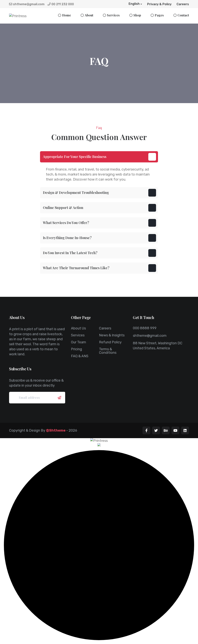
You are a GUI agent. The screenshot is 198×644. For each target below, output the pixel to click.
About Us (78, 328)
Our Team (78, 342)
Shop (137, 15)
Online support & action (63, 207)
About (89, 15)
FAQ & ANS (79, 356)
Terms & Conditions (107, 351)
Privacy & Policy (159, 4)
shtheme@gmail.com (28, 4)
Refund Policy (110, 342)
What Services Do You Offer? (66, 222)
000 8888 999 (144, 328)
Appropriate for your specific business (74, 156)
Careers (183, 4)
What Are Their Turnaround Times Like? (76, 268)
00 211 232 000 (62, 4)
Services (113, 15)
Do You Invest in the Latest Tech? (70, 252)
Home (66, 15)
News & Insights (112, 335)
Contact (183, 15)
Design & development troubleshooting (76, 192)
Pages (159, 15)
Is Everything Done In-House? (67, 237)
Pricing (76, 349)
